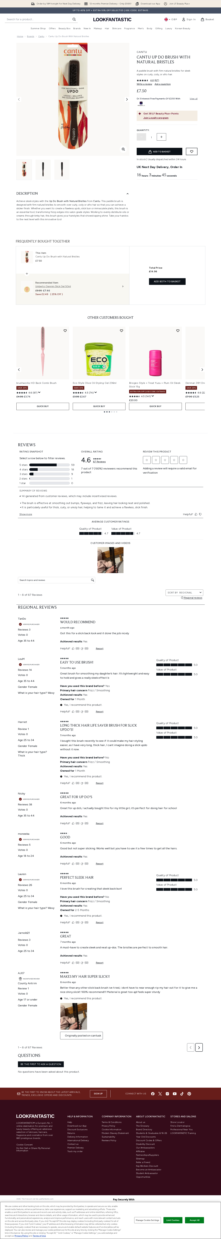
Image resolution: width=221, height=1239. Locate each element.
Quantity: (143, 130)
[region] (110, 1220)
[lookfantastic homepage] (112, 19)
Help (69, 1122)
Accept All (194, 1220)
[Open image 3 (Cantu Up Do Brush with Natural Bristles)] (62, 170)
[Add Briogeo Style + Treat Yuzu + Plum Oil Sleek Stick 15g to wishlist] (178, 330)
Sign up (98, 1093)
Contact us (73, 1144)
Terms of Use (39, 1236)
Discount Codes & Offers (149, 1140)
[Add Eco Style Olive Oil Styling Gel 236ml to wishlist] (121, 330)
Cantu (41, 36)
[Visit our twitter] (160, 1093)
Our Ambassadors (145, 1147)
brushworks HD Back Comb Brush (36, 382)
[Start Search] (74, 19)
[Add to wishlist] (191, 151)
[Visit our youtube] (174, 1093)
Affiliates (140, 1151)
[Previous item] (18, 369)
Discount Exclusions (77, 1129)
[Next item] (202, 369)
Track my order (75, 1151)
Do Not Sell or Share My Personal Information (33, 1149)
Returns (71, 1133)
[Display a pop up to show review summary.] (39, 392)
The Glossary (142, 1126)
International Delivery (78, 1140)
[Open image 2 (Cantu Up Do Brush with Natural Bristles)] (43, 170)
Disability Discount (145, 1144)
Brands (30, 36)
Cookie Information (112, 1129)
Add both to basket (167, 281)
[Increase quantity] (161, 137)
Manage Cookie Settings (147, 1220)
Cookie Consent (24, 1145)
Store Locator (177, 1122)
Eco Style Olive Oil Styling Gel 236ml (95, 382)
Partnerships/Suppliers (147, 1155)
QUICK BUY (43, 406)
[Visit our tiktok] (182, 1093)
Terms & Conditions (112, 1122)
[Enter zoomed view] (123, 149)
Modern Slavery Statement (115, 1133)
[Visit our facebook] (152, 1093)
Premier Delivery (75, 1147)
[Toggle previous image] (18, 99)
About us (140, 1122)
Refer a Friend (143, 1162)
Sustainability (108, 1137)
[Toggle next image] (127, 99)
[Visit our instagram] (167, 1093)
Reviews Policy (109, 1140)
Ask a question (163, 84)
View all (194, 98)
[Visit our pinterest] (189, 1093)
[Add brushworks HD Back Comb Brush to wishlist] (65, 330)
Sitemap (140, 1158)
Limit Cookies (172, 1220)
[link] (189, 19)
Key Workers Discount (147, 1166)
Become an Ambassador (148, 1169)
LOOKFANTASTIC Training (183, 1133)
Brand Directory (144, 1129)
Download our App (77, 1126)
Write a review (144, 84)
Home (20, 36)
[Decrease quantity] (141, 137)
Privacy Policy (108, 1126)
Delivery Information (77, 1137)
